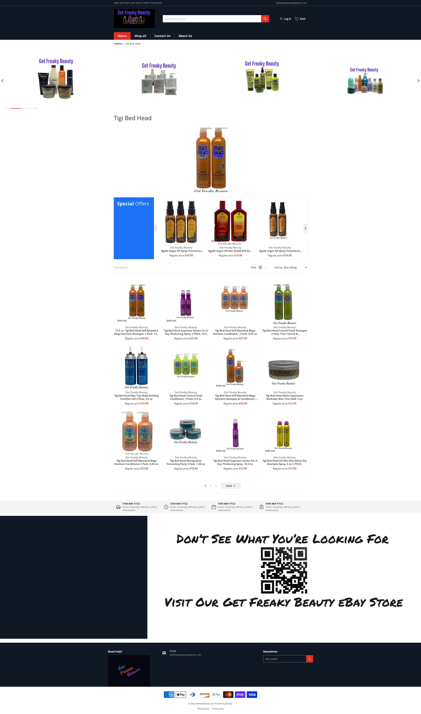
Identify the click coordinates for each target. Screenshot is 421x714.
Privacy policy (218, 708)
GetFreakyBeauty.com (205, 703)
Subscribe (309, 658)
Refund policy (203, 708)
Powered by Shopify (223, 703)
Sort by (278, 267)
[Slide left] (2, 80)
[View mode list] (266, 267)
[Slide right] (418, 80)
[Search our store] (265, 18)
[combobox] (214, 18)
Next (229, 485)
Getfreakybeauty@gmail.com (291, 2)
